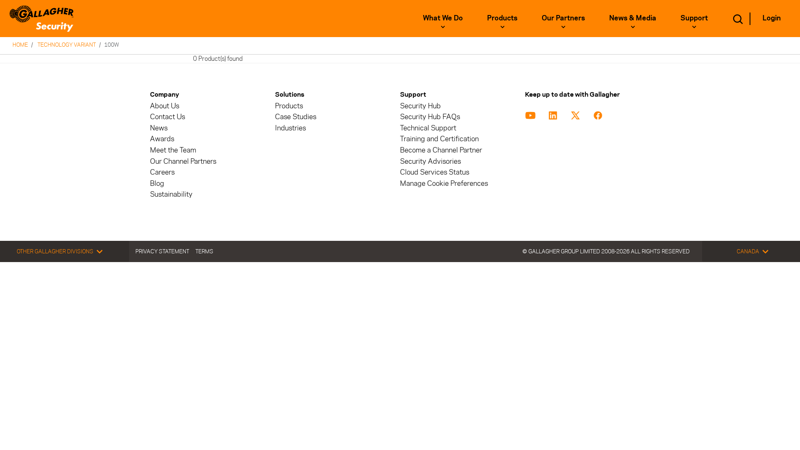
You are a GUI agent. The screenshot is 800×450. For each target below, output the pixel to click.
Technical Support (428, 128)
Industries (290, 128)
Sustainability (171, 194)
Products (502, 18)
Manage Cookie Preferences (444, 183)
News (159, 128)
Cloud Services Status (434, 172)
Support (694, 18)
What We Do (443, 18)
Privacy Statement (162, 251)
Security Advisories (430, 161)
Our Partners (563, 18)
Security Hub (420, 106)
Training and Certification (439, 139)
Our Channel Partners (183, 161)
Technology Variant (67, 44)
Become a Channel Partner (441, 150)
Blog (157, 183)
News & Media (632, 18)
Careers (162, 172)
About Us (164, 106)
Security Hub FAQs (430, 116)
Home (20, 44)
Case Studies (295, 116)
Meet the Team (173, 150)
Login (771, 18)
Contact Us (167, 116)
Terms (204, 251)
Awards (162, 139)
